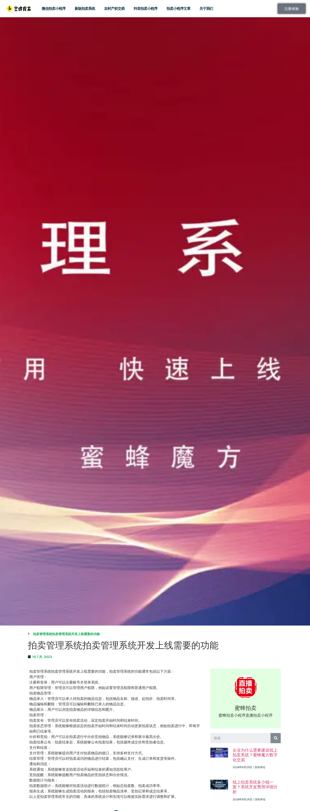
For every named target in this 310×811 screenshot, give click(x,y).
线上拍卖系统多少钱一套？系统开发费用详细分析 (255, 787)
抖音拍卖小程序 (145, 8)
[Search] (276, 738)
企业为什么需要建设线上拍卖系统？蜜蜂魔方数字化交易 (255, 755)
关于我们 (206, 8)
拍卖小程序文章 (178, 8)
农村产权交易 (114, 8)
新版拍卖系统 (85, 8)
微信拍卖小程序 (54, 8)
